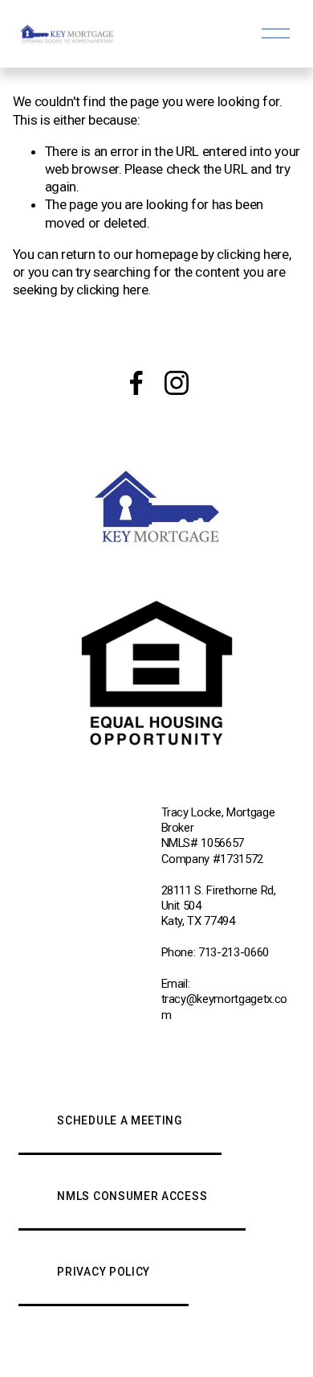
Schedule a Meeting (119, 1120)
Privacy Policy (103, 1271)
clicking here (253, 254)
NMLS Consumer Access (132, 1196)
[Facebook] (136, 383)
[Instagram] (176, 383)
